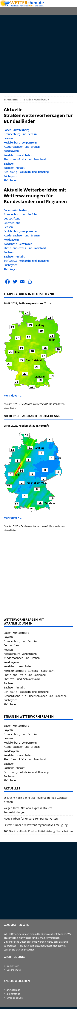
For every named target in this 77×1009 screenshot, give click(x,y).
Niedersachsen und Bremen (22, 146)
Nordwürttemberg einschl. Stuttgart (29, 670)
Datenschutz (14, 969)
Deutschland (12, 218)
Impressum (13, 966)
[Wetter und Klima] (38, 5)
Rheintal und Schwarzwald (22, 679)
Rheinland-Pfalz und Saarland (25, 159)
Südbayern (10, 176)
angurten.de (13, 990)
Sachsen (9, 163)
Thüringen (10, 180)
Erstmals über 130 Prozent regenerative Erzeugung (36, 825)
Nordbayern (11, 150)
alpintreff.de (13, 993)
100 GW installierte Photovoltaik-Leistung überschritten (38, 831)
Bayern (8, 636)
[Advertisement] (38, 54)
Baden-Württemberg (16, 129)
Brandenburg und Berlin (20, 134)
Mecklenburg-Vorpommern (20, 142)
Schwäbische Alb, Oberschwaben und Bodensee (35, 695)
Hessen (8, 138)
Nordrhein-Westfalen (18, 155)
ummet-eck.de (15, 997)
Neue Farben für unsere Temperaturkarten (31, 818)
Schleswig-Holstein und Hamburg (26, 171)
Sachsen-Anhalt (14, 167)
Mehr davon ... (13, 395)
